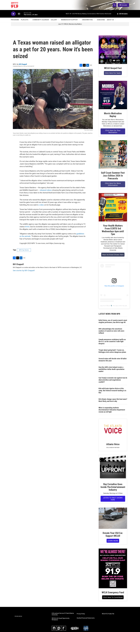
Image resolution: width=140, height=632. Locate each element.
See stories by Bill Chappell (24, 270)
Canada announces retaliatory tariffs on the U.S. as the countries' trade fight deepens (112, 341)
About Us (110, 20)
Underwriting (87, 20)
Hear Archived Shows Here (113, 254)
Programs (15, 20)
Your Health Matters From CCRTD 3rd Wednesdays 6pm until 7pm (113, 230)
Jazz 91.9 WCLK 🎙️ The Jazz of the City (112, 305)
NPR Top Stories (24, 250)
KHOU (27, 227)
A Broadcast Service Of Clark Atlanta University (63, 614)
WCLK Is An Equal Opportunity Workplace (60, 619)
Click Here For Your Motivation (112, 131)
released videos (46, 190)
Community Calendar (40, 20)
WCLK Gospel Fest (113, 68)
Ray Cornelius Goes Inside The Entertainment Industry (113, 487)
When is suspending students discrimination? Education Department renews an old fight (112, 410)
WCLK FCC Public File (108, 613)
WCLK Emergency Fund (113, 592)
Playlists (24, 20)
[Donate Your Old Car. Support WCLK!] (113, 518)
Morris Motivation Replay (113, 115)
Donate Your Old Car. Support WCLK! (113, 534)
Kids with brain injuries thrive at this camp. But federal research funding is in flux (112, 390)
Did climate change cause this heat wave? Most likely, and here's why (113, 400)
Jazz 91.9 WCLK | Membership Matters (70, 24)
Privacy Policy (81, 613)
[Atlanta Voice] (113, 429)
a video (41, 205)
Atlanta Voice (112, 444)
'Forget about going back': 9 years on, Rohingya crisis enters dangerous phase (112, 351)
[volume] (19, 14)
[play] (13, 14)
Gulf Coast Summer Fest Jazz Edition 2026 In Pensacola (113, 175)
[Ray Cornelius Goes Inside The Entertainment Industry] (113, 467)
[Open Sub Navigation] (30, 20)
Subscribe (101, 20)
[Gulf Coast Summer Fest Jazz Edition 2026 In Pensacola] (113, 154)
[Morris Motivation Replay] (113, 95)
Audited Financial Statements (86, 618)
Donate (124, 5)
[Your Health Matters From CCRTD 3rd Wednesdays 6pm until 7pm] (113, 207)
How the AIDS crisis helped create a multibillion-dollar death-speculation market (111, 369)
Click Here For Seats (113, 73)
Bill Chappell (23, 64)
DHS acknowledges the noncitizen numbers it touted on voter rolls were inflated (111, 331)
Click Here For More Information (113, 184)
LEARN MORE (113, 541)
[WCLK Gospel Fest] (113, 50)
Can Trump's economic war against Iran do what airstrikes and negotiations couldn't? (113, 380)
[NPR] (59, 628)
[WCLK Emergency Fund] (113, 568)
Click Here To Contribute (113, 597)
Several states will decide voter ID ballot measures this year (113, 360)
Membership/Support (69, 20)
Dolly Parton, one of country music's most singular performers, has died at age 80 (113, 321)
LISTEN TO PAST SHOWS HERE (113, 499)
